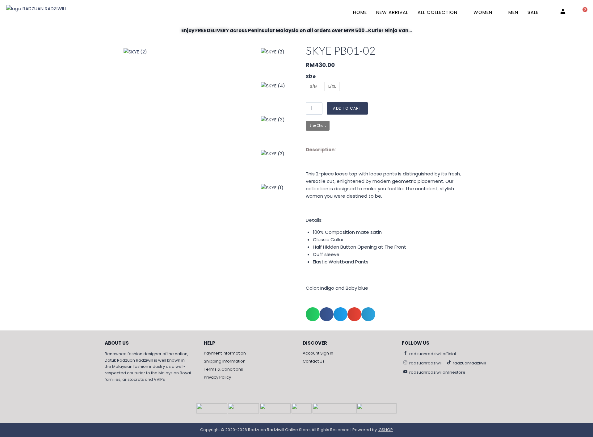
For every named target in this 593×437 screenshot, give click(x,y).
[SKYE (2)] (191, 150)
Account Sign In (318, 353)
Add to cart (347, 108)
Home (360, 12)
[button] (313, 314)
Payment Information (225, 353)
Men (513, 12)
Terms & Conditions (223, 369)
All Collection (437, 12)
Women (482, 12)
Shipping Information (225, 361)
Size (311, 76)
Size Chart (317, 125)
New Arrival (392, 12)
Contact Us (314, 361)
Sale (533, 12)
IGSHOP (385, 430)
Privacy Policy (217, 377)
